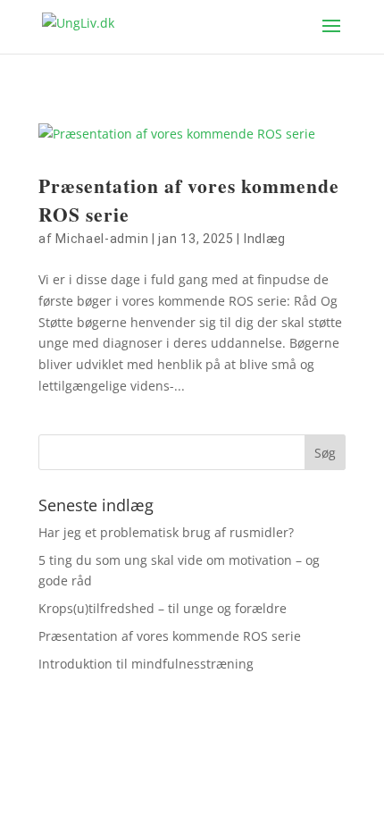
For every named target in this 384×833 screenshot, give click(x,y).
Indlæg (265, 238)
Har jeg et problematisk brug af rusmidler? (166, 532)
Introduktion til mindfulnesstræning (146, 663)
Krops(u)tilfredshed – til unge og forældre (162, 608)
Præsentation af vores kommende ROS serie (169, 635)
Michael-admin (101, 238)
